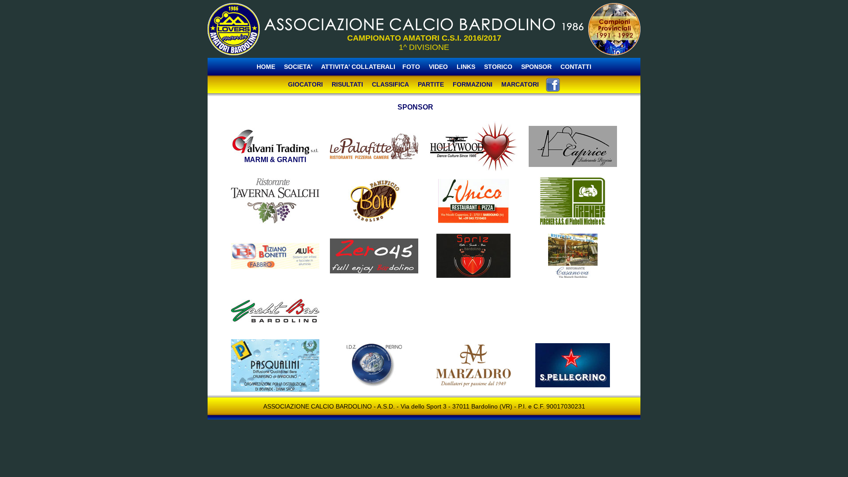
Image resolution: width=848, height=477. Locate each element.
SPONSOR (536, 66)
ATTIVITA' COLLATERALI (358, 66)
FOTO (411, 66)
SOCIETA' (299, 66)
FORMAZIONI (472, 84)
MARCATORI (520, 84)
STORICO (498, 66)
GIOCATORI (305, 84)
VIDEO (438, 66)
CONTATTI (575, 66)
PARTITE (431, 84)
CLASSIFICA (390, 84)
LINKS (466, 66)
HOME (266, 66)
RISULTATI (347, 84)
